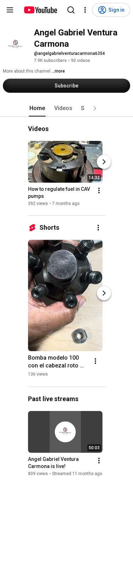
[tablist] (67, 108)
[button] (94, 108)
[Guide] (10, 10)
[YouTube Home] (40, 10)
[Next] (104, 162)
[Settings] (85, 10)
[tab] (37, 108)
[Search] (71, 10)
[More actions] (99, 190)
